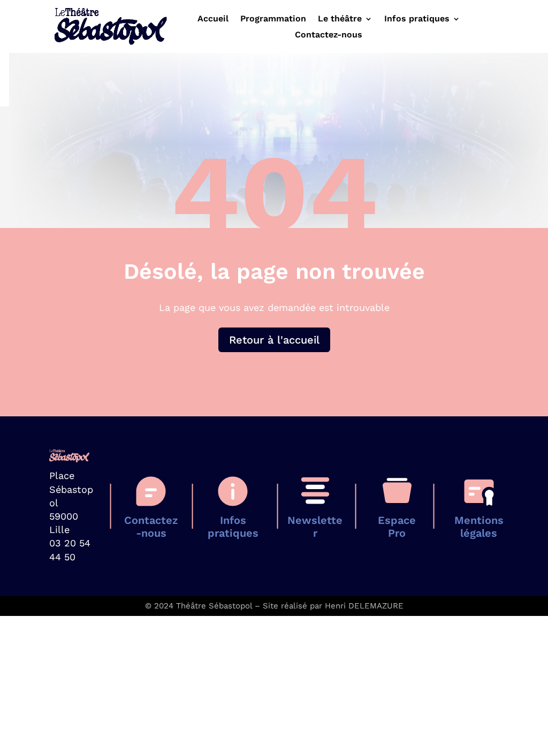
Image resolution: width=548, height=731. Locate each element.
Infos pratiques (417, 19)
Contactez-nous (328, 35)
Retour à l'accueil (274, 339)
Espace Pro (397, 526)
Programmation (273, 19)
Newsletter (314, 526)
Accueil (213, 19)
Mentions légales (479, 526)
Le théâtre (340, 19)
